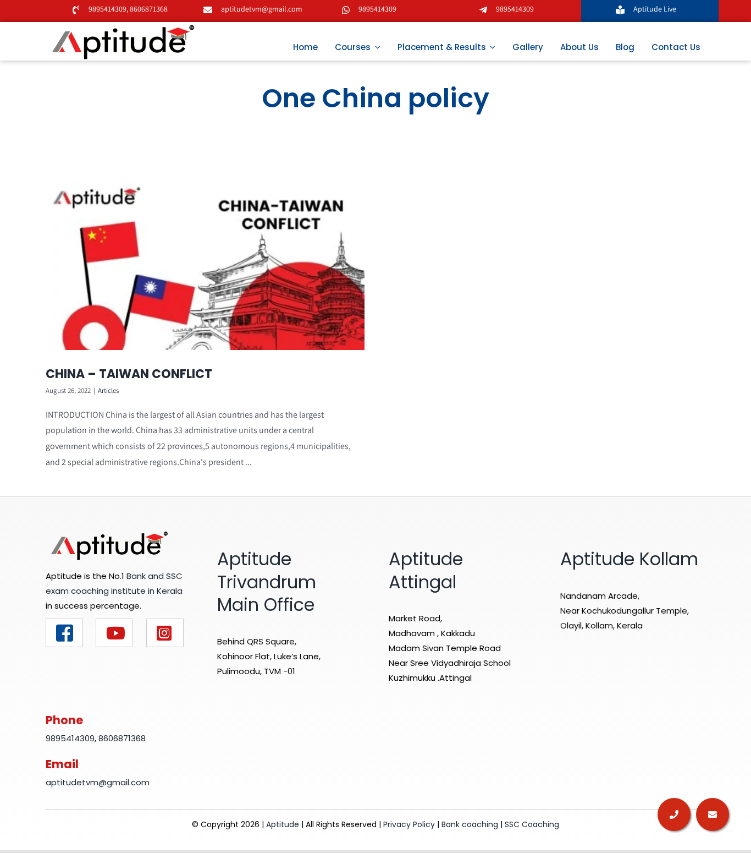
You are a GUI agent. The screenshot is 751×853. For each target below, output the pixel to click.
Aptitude (283, 824)
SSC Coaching (532, 824)
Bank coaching (469, 824)
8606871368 (148, 9)
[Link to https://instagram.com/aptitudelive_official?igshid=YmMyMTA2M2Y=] (165, 633)
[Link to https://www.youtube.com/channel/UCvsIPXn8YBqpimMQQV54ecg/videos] (114, 633)
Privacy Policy (409, 824)
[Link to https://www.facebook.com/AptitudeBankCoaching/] (64, 633)
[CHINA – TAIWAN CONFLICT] (205, 266)
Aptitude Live (655, 9)
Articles (108, 390)
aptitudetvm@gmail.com (261, 9)
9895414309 (107, 9)
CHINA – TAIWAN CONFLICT (129, 373)
